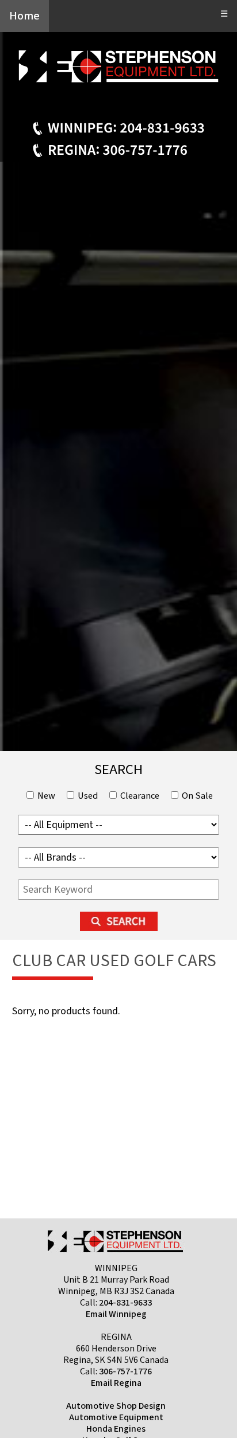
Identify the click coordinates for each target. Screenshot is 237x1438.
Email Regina (116, 1383)
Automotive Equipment (116, 1417)
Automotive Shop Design (116, 1406)
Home (24, 16)
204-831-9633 (125, 1302)
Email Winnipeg (116, 1314)
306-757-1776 (125, 1371)
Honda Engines (116, 1429)
